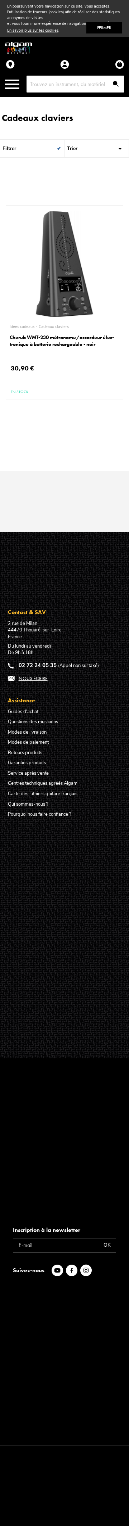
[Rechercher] (116, 84)
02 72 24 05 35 (38, 665)
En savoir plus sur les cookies (32, 30)
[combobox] (75, 84)
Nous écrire (33, 678)
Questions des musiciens (33, 722)
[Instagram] (87, 1270)
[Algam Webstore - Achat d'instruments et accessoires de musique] (18, 48)
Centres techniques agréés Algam (42, 783)
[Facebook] (73, 1270)
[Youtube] (59, 1270)
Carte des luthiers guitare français (42, 794)
